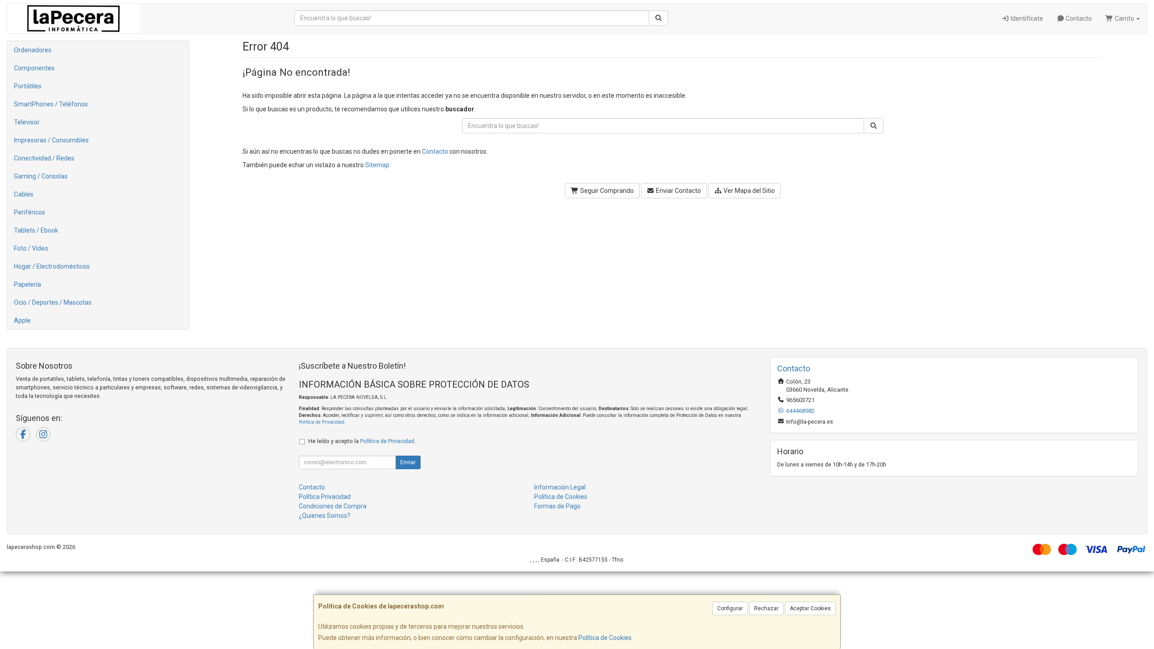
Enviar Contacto (678, 190)
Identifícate (1026, 18)
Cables (23, 194)
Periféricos (29, 212)
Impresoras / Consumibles (51, 140)
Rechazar (766, 608)
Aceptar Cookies (810, 608)
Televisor (27, 122)
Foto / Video (31, 248)
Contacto (1078, 18)
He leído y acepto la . (362, 441)
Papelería (27, 284)
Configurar (730, 608)
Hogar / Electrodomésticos (52, 266)
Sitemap (377, 165)
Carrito (1124, 18)
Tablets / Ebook (36, 230)
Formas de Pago (557, 506)
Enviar (408, 462)
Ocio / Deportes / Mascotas (53, 302)
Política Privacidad (325, 496)
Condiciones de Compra (332, 506)
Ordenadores (32, 50)
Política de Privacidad (321, 422)
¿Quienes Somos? (324, 515)
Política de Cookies (605, 637)
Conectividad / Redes (44, 158)
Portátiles (27, 86)
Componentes (34, 68)
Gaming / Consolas (41, 176)
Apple (22, 320)
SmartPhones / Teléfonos (51, 104)
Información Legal (560, 487)
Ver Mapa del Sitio (748, 190)
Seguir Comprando (606, 190)
